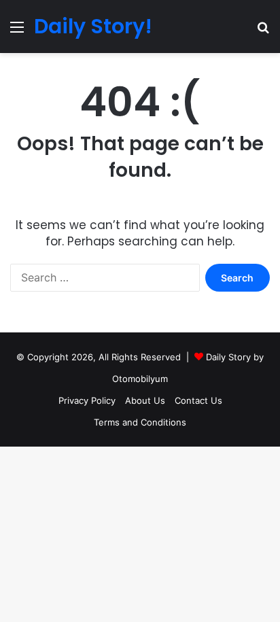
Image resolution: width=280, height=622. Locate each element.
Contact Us (198, 400)
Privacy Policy (87, 400)
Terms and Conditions (140, 422)
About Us (145, 400)
